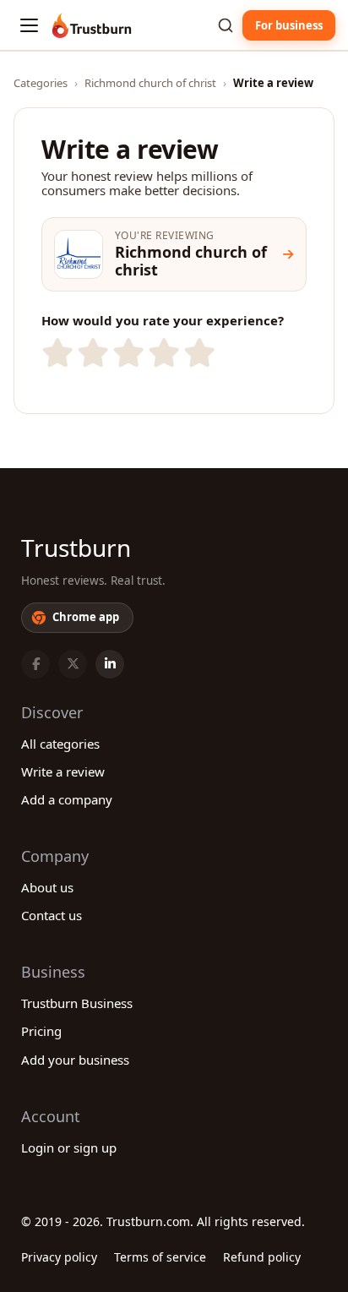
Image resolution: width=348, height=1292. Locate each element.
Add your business (75, 1059)
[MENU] (29, 25)
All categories (60, 743)
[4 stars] (162, 353)
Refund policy (262, 1257)
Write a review (63, 771)
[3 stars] (126, 353)
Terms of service (160, 1257)
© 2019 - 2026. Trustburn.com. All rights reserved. (163, 1221)
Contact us (51, 915)
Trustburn (76, 548)
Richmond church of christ (150, 82)
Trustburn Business (77, 1003)
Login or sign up (69, 1147)
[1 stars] (55, 353)
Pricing (41, 1030)
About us (47, 887)
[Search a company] (225, 25)
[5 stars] (197, 353)
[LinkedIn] (109, 664)
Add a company (66, 799)
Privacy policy (59, 1257)
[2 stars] (91, 353)
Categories (41, 82)
